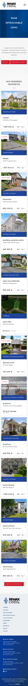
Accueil (5, 62)
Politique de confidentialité (11, 680)
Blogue (5, 628)
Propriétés (6, 625)
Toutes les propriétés (14, 584)
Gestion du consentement (17, 681)
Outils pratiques (8, 617)
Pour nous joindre (18, 62)
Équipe (5, 623)
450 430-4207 (9, 644)
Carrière (5, 607)
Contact (5, 631)
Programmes (6, 620)
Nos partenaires (7, 612)
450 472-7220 (9, 654)
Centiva (17, 684)
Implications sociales (9, 615)
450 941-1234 (9, 664)
